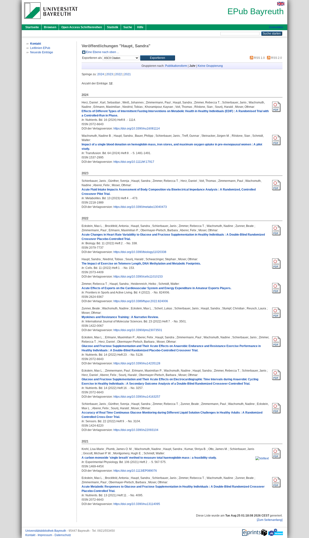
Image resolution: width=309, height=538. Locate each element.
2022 (118, 74)
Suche (127, 27)
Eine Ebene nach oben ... (102, 52)
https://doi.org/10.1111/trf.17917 (133, 161)
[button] (157, 58)
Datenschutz (63, 535)
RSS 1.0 (259, 58)
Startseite (32, 27)
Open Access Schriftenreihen (81, 27)
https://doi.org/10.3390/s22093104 (135, 430)
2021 (127, 74)
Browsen (50, 27)
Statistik (112, 27)
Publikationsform (176, 66)
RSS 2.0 (276, 58)
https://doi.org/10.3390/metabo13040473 (140, 207)
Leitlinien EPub (40, 48)
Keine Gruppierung (210, 66)
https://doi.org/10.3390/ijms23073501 (137, 330)
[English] (280, 4)
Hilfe (140, 27)
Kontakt (30, 535)
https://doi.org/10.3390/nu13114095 (136, 504)
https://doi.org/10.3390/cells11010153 (138, 276)
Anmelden (276, 27)
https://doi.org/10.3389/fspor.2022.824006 (140, 301)
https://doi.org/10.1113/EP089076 (135, 470)
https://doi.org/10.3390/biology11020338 (139, 252)
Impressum (45, 535)
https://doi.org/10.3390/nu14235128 (136, 363)
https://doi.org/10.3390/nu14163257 (136, 396)
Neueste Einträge (41, 52)
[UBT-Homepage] (51, 20)
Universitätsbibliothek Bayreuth (46, 530)
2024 (100, 74)
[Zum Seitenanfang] (269, 520)
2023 (109, 74)
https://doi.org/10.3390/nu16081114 (136, 128)
